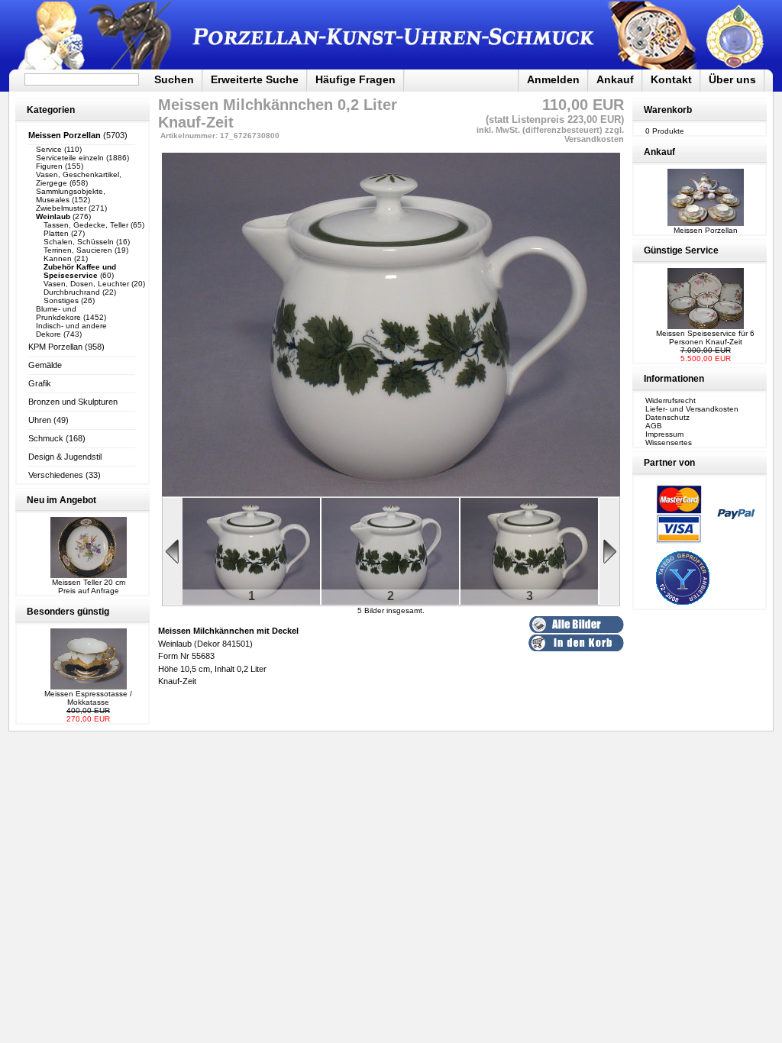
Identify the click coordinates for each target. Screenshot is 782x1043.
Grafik (39, 383)
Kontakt (671, 79)
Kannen (58, 258)
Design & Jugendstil (65, 456)
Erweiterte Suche (255, 79)
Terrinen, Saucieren (78, 250)
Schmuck (45, 438)
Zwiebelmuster (61, 208)
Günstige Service (681, 250)
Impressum (664, 434)
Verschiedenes (55, 475)
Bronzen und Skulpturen (73, 401)
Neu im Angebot (61, 500)
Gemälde (45, 365)
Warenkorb (668, 110)
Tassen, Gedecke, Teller (86, 225)
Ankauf (615, 79)
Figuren (49, 166)
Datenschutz (667, 417)
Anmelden (553, 79)
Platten (56, 233)
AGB (653, 425)
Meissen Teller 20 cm (88, 582)
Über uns (732, 79)
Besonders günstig (68, 611)
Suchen (174, 79)
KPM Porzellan (55, 346)
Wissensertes (668, 442)
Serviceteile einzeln (70, 157)
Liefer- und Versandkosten (691, 409)
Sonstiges (61, 300)
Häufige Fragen (355, 79)
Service (49, 149)
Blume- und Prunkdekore (58, 313)
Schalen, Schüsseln (79, 241)
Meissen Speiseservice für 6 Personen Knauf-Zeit (705, 337)
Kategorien (51, 110)
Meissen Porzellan (706, 230)
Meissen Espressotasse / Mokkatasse (88, 697)
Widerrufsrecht (670, 400)
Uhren (39, 420)
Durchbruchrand (72, 292)
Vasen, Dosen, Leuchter (86, 283)
